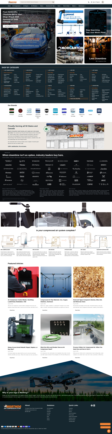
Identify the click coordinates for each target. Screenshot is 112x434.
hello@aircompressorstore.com (31, 409)
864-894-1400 (27, 411)
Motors (48, 418)
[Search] (53, 2)
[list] (56, 172)
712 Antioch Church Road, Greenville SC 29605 (34, 408)
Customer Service (72, 418)
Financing (71, 408)
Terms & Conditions (72, 413)
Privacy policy (71, 414)
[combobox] (37, 2)
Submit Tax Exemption (73, 416)
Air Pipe (48, 414)
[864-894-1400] (88, 2)
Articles (48, 419)
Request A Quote (72, 419)
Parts (48, 416)
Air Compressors (50, 408)
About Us (70, 409)
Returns (70, 411)
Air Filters (48, 409)
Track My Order (72, 421)
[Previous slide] (1, 61)
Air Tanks (48, 413)
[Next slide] (54, 61)
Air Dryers (49, 411)
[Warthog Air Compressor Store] (70, 22)
